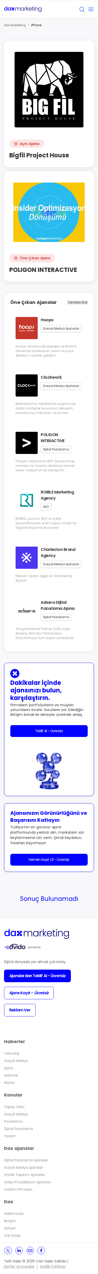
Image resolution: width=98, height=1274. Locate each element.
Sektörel (11, 1075)
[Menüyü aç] (91, 9)
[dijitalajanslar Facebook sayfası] (41, 1251)
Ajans (8, 1068)
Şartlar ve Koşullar (19, 1266)
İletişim (10, 1220)
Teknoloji (11, 1053)
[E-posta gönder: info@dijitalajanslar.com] (30, 1251)
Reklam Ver (19, 1010)
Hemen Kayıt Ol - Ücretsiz (49, 859)
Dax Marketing (15, 25)
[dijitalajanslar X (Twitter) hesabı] (8, 1251)
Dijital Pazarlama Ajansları (26, 1160)
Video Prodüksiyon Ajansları (27, 1182)
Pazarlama (13, 1121)
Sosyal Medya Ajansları (23, 1167)
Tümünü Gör (77, 302)
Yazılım (10, 1136)
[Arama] (82, 9)
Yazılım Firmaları (18, 1189)
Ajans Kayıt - (28, 993)
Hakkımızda (14, 1213)
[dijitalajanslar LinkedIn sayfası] (19, 1251)
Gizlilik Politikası (53, 1266)
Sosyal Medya (16, 1060)
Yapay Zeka (14, 1106)
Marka (9, 1082)
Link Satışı (12, 1235)
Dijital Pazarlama (18, 1128)
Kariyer (10, 1228)
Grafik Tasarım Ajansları (24, 1174)
